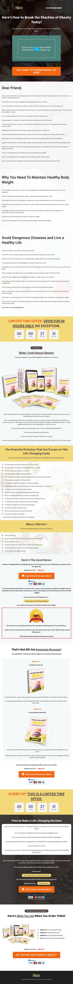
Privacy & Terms (42, 979)
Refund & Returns (49, 979)
